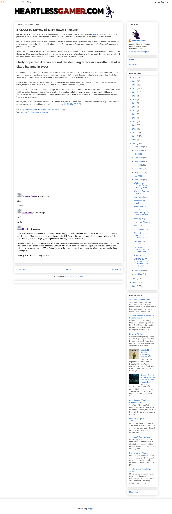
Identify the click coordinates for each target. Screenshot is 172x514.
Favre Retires (140, 255)
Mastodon (133, 492)
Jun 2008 (139, 169)
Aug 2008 (139, 161)
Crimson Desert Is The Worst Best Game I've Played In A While (148, 378)
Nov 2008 (139, 150)
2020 (134, 99)
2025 (134, 81)
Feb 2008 (139, 270)
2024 (134, 85)
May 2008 (139, 172)
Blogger (91, 509)
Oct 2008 (139, 154)
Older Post (116, 269)
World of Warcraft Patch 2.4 (141, 192)
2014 (134, 121)
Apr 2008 (139, 176)
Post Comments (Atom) (74, 277)
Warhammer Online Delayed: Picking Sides (142, 185)
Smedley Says (140, 218)
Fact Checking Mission (138, 453)
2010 (134, 136)
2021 (134, 96)
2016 (134, 114)
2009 (134, 140)
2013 (134, 125)
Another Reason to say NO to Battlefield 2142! (141, 317)
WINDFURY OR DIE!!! (72, 104)
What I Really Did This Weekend (141, 213)
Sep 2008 (139, 158)
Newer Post (22, 269)
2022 (134, 92)
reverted (96, 34)
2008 (134, 143)
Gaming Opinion (27, 112)
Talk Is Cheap (140, 226)
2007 (134, 279)
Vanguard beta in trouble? (140, 299)
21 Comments (53, 109)
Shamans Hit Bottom (139, 202)
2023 (134, 88)
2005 (134, 286)
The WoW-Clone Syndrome (141, 437)
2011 (134, 132)
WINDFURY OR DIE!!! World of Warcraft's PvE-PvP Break (141, 262)
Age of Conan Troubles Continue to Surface (139, 401)
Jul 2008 (138, 165)
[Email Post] (63, 109)
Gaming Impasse (141, 229)
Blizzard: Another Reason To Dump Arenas (141, 235)
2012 (134, 129)
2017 (134, 110)
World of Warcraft (41, 112)
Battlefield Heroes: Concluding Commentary (145, 353)
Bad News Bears (141, 197)
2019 (134, 103)
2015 (134, 118)
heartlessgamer (139, 41)
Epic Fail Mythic (136, 334)
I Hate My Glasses (142, 222)
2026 (134, 77)
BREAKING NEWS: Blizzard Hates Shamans (142, 249)
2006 (134, 282)
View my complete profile (139, 52)
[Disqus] (68, 153)
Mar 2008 (139, 180)
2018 (134, 107)
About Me (133, 64)
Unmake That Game (140, 242)
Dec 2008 (139, 147)
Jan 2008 (139, 274)
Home (69, 269)
